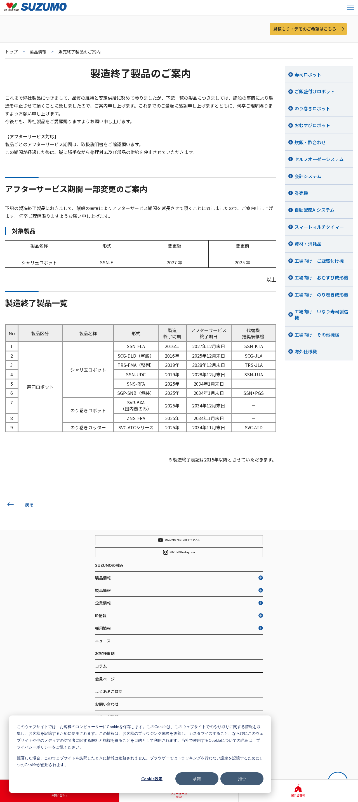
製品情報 (38, 52)
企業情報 (103, 603)
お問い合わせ (107, 704)
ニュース (102, 641)
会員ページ (105, 679)
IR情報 (101, 615)
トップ (11, 52)
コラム (101, 666)
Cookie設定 (151, 778)
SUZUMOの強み (109, 565)
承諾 (197, 778)
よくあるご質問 (109, 691)
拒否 (242, 778)
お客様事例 (105, 653)
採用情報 (103, 628)
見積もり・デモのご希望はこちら (304, 29)
